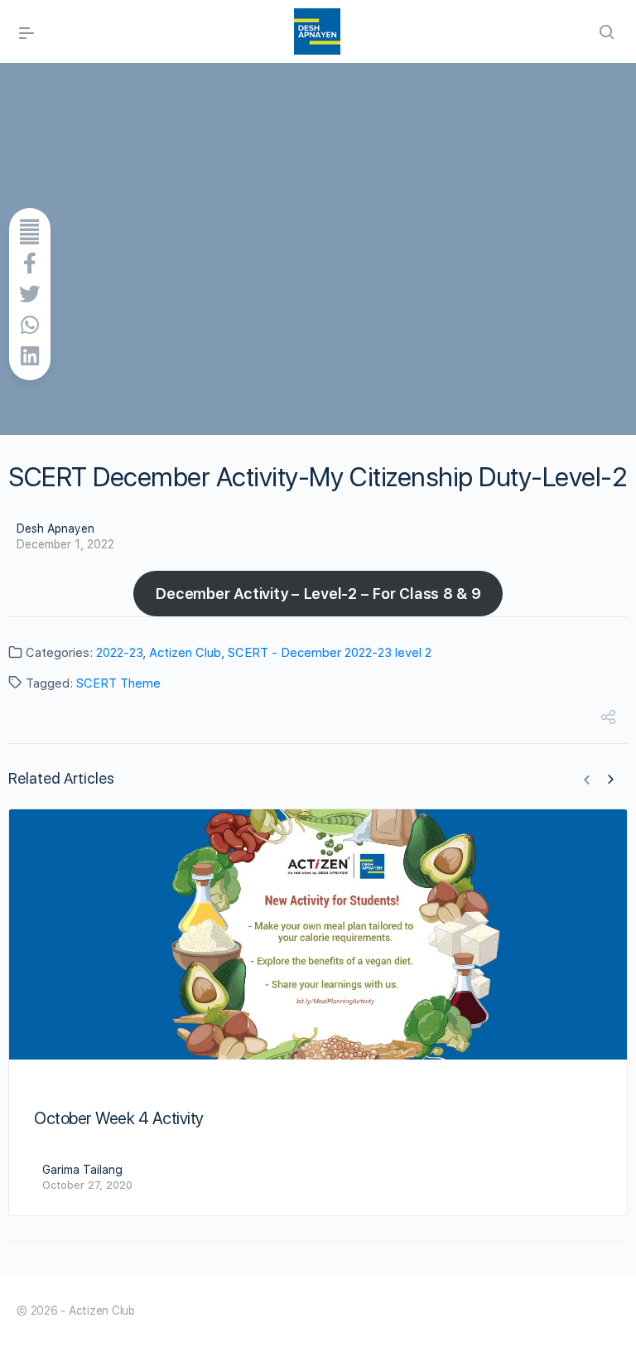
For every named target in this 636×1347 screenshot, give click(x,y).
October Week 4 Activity (119, 1118)
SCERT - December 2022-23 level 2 (329, 652)
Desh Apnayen (55, 528)
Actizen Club (185, 652)
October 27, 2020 (87, 1185)
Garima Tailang (82, 1169)
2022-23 (119, 652)
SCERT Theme (118, 683)
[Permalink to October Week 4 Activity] (318, 934)
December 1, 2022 (65, 544)
